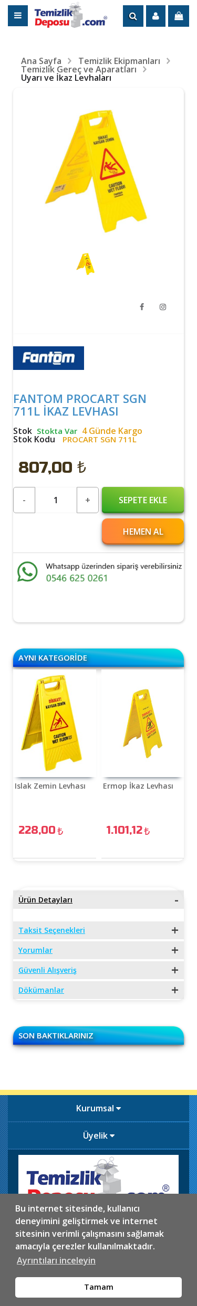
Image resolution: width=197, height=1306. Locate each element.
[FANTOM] (48, 367)
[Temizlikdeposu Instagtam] (163, 307)
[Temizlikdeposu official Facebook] (142, 307)
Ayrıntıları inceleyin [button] (56, 1260)
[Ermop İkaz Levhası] (142, 723)
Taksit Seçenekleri (51, 930)
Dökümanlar (41, 990)
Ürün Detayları (45, 900)
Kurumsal (96, 1108)
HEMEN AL (143, 531)
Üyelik (96, 1135)
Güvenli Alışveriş (47, 970)
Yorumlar (35, 950)
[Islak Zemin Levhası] (54, 723)
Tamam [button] (98, 1287)
